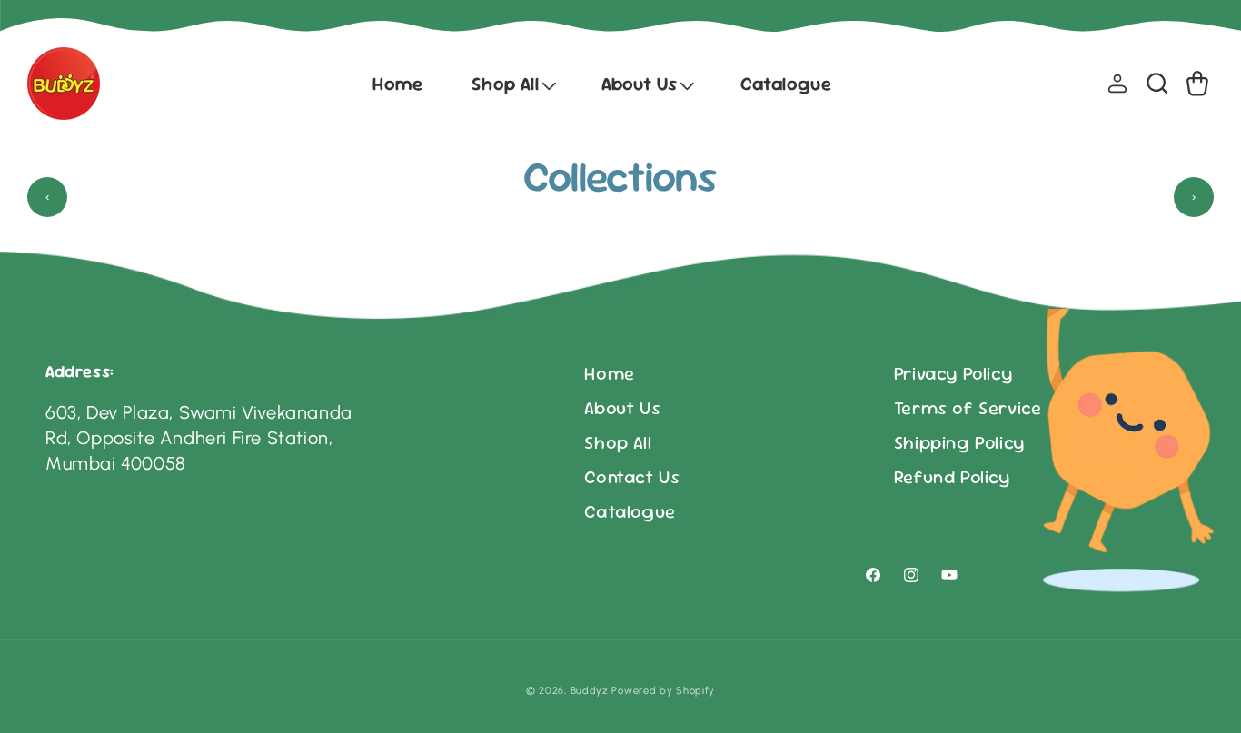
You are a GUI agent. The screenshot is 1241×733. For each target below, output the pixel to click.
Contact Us (632, 477)
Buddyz (590, 691)
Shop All (617, 442)
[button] (512, 83)
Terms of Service (968, 408)
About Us (622, 408)
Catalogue (629, 511)
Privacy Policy (953, 373)
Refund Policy (952, 477)
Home (609, 373)
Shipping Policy (959, 442)
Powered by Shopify (663, 691)
